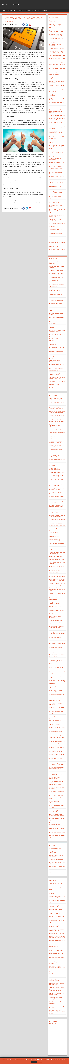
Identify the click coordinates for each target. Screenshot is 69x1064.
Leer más (39, 1062)
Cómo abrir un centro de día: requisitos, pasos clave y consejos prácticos (56, 622)
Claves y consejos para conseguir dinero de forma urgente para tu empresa (56, 612)
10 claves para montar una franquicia (57, 472)
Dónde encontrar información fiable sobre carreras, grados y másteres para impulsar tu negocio (57, 828)
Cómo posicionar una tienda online (57, 115)
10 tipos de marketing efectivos (56, 277)
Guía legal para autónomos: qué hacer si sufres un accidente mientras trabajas (56, 158)
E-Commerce (11, 11)
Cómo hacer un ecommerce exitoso (57, 107)
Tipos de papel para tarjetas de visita (57, 381)
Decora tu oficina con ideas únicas (56, 933)
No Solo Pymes (10, 4)
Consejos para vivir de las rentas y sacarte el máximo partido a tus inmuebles (56, 132)
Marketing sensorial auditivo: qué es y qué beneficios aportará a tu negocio (57, 360)
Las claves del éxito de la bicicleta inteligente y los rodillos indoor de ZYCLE (56, 168)
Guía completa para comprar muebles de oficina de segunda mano (56, 152)
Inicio (4, 11)
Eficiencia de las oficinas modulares (57, 832)
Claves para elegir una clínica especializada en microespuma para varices (57, 589)
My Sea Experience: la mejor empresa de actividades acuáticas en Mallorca (57, 967)
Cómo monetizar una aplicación (56, 859)
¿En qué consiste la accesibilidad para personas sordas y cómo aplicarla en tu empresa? (56, 425)
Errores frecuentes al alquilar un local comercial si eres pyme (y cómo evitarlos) (57, 147)
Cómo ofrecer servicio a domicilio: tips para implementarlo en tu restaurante (56, 111)
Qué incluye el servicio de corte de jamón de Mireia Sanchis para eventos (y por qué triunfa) (56, 989)
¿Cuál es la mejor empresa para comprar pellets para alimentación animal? (56, 26)
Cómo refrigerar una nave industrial (57, 716)
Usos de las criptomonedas (55, 238)
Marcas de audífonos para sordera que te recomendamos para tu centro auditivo (56, 182)
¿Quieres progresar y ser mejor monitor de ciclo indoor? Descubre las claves (56, 451)
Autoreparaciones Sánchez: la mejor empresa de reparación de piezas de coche (57, 68)
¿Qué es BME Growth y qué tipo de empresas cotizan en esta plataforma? (57, 44)
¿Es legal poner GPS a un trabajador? (57, 429)
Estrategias (29, 11)
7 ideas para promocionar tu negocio (57, 55)
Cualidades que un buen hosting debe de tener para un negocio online (56, 797)
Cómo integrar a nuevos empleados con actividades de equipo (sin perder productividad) (57, 682)
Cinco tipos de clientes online (55, 306)
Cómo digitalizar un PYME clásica (56, 651)
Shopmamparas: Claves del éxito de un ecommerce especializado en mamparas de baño (57, 225)
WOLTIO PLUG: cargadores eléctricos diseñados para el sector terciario (56, 1012)
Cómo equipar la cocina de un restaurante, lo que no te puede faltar (56, 667)
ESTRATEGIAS (53, 395)
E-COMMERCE (53, 17)
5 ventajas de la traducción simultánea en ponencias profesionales (55, 290)
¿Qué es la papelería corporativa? (56, 270)
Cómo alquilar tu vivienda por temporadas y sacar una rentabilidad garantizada (57, 633)
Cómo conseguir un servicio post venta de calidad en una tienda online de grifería (57, 643)
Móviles (37, 11)
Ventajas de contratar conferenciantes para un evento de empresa (57, 386)
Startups (44, 11)
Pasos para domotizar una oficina (56, 976)
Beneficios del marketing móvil (56, 303)
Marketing (20, 11)
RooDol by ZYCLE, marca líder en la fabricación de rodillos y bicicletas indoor (57, 211)
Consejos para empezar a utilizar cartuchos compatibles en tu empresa (56, 769)
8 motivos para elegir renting (55, 909)
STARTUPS (52, 880)
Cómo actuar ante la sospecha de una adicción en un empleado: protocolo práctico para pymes (56, 628)
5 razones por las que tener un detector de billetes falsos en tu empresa (56, 507)
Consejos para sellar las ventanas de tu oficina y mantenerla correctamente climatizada (57, 783)
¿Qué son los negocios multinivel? (56, 48)
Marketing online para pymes (55, 356)
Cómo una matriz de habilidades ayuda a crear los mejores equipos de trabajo (56, 737)
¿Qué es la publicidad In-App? (55, 848)
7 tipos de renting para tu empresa (56, 528)
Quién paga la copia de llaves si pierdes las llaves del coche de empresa (56, 192)
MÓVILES (52, 845)
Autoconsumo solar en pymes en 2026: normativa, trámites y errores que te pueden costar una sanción (57, 558)
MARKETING (53, 259)
